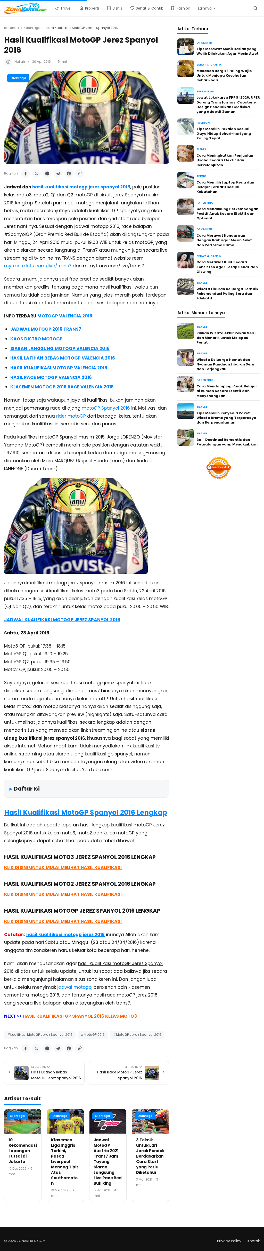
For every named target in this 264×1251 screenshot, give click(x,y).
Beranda (11, 27)
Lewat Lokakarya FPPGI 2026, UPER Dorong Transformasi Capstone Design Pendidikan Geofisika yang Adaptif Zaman (228, 104)
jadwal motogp (74, 987)
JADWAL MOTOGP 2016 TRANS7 (45, 329)
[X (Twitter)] (36, 173)
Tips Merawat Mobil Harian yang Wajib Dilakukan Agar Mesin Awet (227, 51)
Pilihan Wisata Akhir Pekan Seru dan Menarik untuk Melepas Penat (225, 338)
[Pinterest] (68, 173)
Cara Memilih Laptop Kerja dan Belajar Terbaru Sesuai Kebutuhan (225, 187)
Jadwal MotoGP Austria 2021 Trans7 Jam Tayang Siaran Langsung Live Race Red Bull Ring (108, 1161)
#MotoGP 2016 (93, 1034)
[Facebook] (25, 173)
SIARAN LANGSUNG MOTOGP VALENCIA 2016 (60, 348)
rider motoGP (71, 416)
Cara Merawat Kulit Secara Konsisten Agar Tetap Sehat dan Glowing (227, 267)
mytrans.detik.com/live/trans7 (37, 266)
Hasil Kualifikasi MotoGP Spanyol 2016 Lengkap (85, 812)
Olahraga (32, 27)
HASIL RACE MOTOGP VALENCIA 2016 (51, 377)
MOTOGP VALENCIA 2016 (64, 316)
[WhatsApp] (47, 173)
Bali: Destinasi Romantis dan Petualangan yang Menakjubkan (227, 442)
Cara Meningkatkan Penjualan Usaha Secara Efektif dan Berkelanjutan (224, 160)
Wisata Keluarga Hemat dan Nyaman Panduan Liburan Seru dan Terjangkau (225, 364)
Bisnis (201, 149)
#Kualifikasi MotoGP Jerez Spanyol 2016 (39, 1034)
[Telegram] (58, 173)
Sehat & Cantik (208, 65)
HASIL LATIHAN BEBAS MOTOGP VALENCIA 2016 (62, 358)
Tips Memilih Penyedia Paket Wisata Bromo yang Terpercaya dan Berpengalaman (226, 418)
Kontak (254, 1241)
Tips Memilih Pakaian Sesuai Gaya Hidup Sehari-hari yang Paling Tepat (223, 133)
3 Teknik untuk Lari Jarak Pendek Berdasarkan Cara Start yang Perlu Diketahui (150, 1156)
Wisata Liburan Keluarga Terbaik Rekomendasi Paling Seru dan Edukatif (227, 293)
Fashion (203, 123)
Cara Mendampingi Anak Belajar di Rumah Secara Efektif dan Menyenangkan (226, 391)
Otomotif (204, 43)
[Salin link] (79, 173)
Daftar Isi (27, 788)
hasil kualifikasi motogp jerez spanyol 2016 (81, 187)
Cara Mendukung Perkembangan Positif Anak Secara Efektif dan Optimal (227, 213)
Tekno (201, 176)
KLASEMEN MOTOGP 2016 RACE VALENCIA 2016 (62, 387)
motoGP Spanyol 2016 (106, 408)
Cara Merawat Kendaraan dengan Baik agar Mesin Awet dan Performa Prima (224, 240)
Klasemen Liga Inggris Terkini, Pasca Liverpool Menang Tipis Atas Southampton (65, 1161)
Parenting (204, 203)
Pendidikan (205, 91)
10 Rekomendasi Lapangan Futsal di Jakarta (23, 1150)
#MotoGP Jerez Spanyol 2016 (137, 1034)
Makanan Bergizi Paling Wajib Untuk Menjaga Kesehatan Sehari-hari (224, 75)
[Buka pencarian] (255, 8)
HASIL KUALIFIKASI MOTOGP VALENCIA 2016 (58, 368)
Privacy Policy (229, 1241)
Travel (201, 283)
